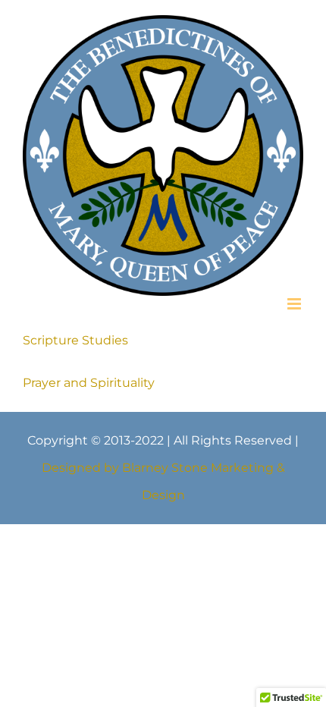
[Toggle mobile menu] (295, 286)
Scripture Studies (75, 323)
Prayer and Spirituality (89, 365)
